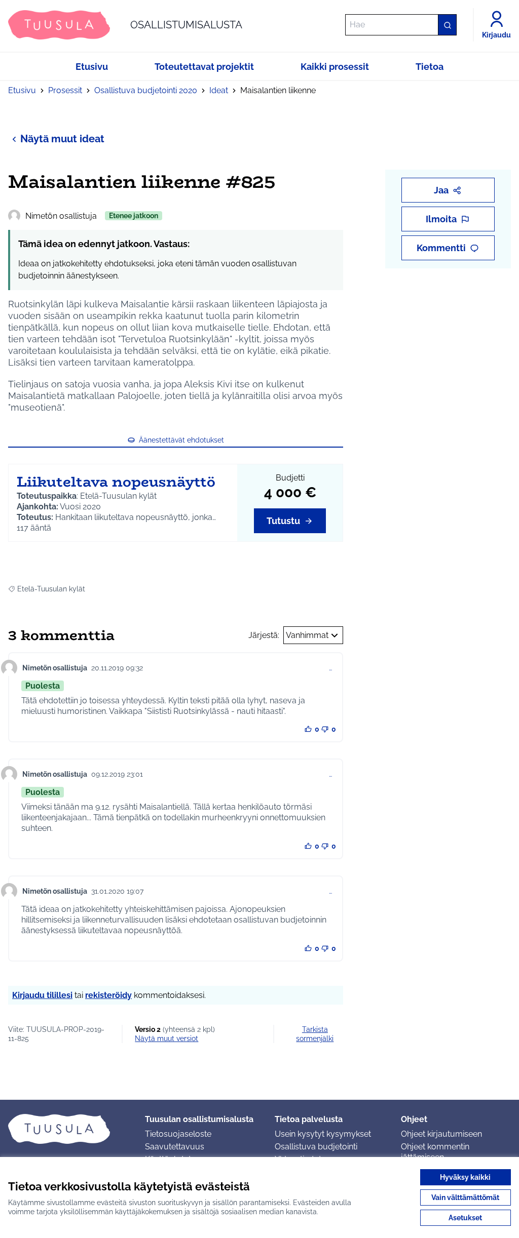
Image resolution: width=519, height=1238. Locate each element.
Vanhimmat (307, 635)
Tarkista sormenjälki (314, 1034)
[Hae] (447, 25)
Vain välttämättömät (465, 1197)
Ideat (218, 90)
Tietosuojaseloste (178, 1134)
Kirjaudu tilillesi (42, 995)
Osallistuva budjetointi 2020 (145, 90)
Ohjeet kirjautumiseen (441, 1134)
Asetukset (465, 1218)
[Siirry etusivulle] (68, 1128)
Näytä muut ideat (62, 139)
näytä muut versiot (166, 1038)
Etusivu (22, 90)
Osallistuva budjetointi (316, 1146)
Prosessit (65, 90)
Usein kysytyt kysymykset (323, 1134)
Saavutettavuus (174, 1146)
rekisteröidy (108, 995)
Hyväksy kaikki (465, 1177)
